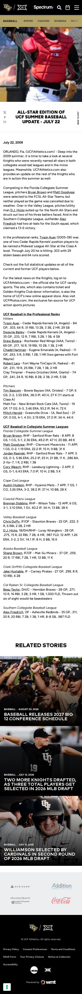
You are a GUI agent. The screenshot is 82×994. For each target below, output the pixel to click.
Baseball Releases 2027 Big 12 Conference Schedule (38, 716)
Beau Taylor (11, 589)
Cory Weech (12, 467)
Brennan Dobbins (15, 503)
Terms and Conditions (63, 949)
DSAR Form (9, 956)
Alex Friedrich (13, 612)
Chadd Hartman (14, 350)
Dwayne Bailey (13, 332)
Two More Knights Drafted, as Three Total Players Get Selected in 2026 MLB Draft (40, 784)
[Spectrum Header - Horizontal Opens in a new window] (44, 7)
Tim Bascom (12, 390)
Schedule (60, 21)
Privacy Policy (11, 949)
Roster (28, 21)
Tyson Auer (48, 237)
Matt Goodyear (64, 192)
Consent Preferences (35, 949)
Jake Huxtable (13, 571)
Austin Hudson (13, 485)
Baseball (10, 709)
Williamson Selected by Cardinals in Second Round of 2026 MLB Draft (39, 854)
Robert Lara (11, 363)
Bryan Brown (37, 192)
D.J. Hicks (17, 210)
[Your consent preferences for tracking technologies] (7, 987)
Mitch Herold (12, 413)
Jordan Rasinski (14, 453)
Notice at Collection (59, 956)
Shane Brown (12, 553)
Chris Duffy (11, 521)
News (74, 21)
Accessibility (10, 964)
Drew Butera (12, 341)
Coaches (43, 21)
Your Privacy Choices (32, 956)
